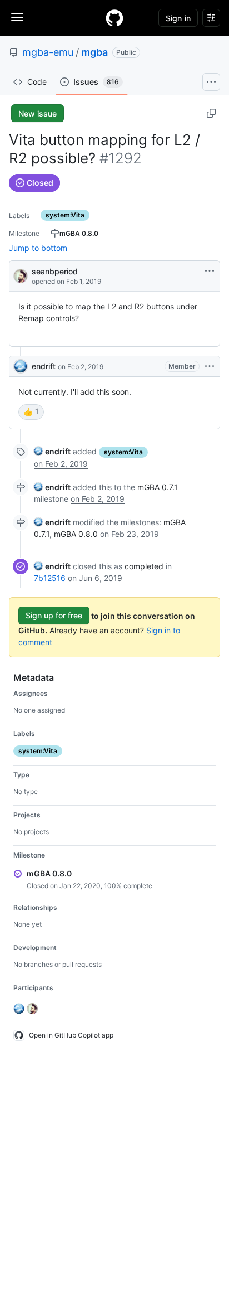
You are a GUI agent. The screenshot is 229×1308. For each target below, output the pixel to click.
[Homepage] (114, 18)
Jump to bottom (38, 248)
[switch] (31, 412)
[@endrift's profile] (20, 366)
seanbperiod (55, 271)
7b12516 (50, 578)
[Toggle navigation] (17, 17)
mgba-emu (47, 52)
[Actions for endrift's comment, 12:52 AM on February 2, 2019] (209, 366)
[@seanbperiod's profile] (20, 275)
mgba (94, 52)
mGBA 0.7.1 (157, 487)
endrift (44, 366)
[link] (52, 451)
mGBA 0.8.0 (76, 534)
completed (144, 566)
